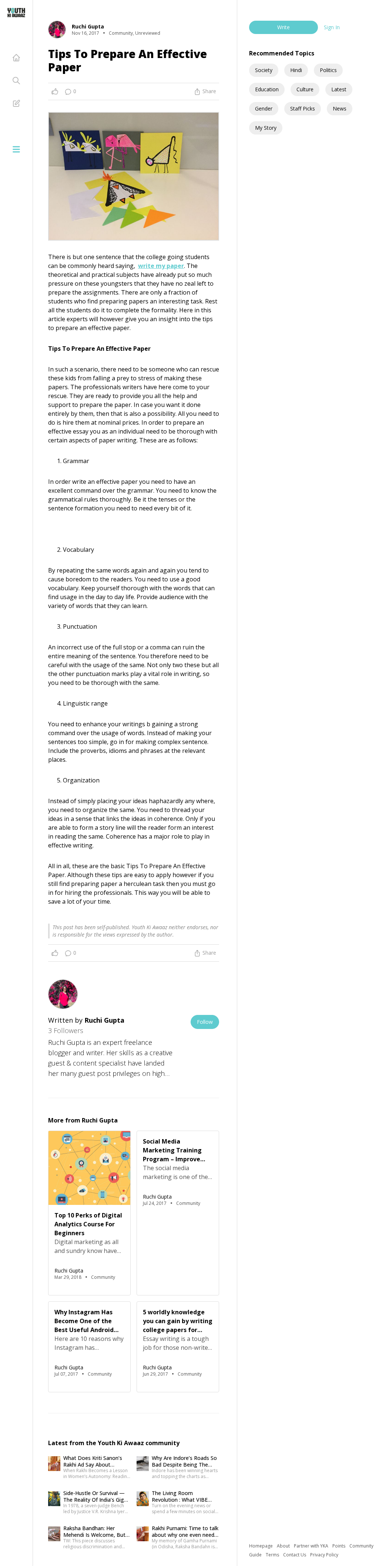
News (339, 108)
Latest (338, 89)
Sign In (332, 27)
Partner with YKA (311, 1546)
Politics (328, 70)
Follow (205, 1021)
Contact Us (295, 1555)
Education (267, 89)
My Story (265, 127)
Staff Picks (302, 108)
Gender (263, 108)
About (284, 1546)
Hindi (296, 70)
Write (283, 27)
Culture (304, 89)
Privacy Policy (324, 1555)
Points (339, 1546)
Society (263, 70)
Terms (273, 1555)
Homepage (261, 1546)
